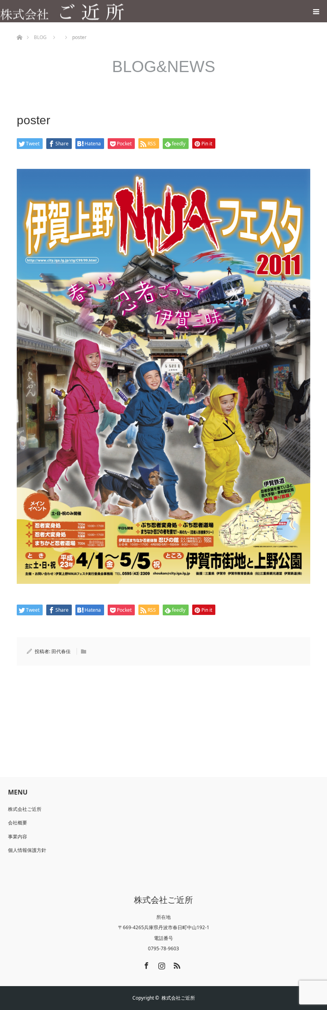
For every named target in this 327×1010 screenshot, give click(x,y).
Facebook (146, 964)
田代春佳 (61, 651)
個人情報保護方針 (27, 850)
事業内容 (17, 836)
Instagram (161, 964)
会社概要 (17, 822)
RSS (176, 964)
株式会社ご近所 (24, 809)
